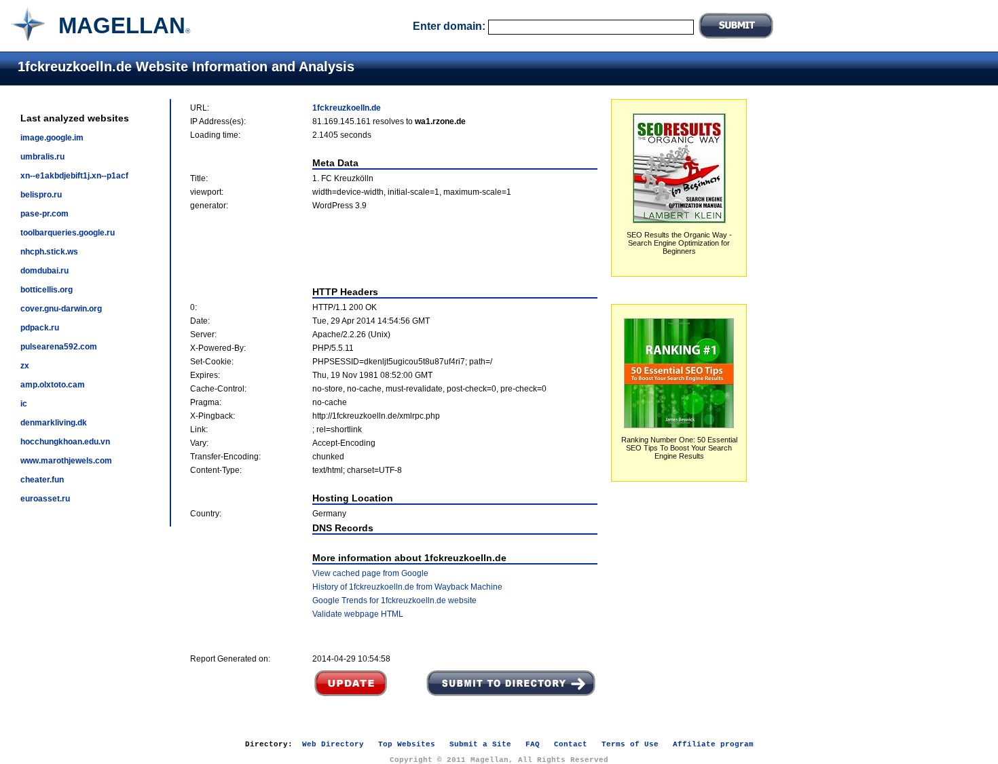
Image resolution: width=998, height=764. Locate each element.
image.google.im (52, 137)
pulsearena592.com (58, 346)
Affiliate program (713, 744)
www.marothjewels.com (66, 460)
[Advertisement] (394, 248)
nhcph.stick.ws (49, 251)
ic (23, 403)
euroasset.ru (45, 498)
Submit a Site (480, 744)
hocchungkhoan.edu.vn (65, 441)
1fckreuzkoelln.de (346, 108)
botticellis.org (46, 289)
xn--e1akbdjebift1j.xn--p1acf (74, 175)
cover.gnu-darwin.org (61, 308)
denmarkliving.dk (53, 422)
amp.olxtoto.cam (52, 384)
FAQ (532, 744)
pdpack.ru (39, 327)
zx (24, 365)
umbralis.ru (42, 156)
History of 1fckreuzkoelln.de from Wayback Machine (407, 587)
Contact (570, 744)
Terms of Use (630, 744)
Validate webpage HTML (357, 614)
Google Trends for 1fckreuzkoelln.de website (394, 600)
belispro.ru (41, 194)
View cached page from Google (370, 573)
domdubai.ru (44, 270)
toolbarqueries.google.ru (67, 232)
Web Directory (333, 744)
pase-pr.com (44, 213)
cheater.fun (42, 479)
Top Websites (406, 744)
